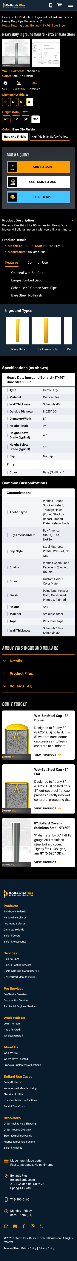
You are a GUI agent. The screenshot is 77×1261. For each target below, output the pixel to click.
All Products (22, 17)
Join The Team (12, 1023)
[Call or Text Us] (50, 5)
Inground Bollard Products (52, 17)
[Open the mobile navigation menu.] (70, 5)
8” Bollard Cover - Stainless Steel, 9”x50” (52, 825)
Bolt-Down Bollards (15, 911)
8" (41, 21)
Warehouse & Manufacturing (20, 1088)
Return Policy (28, 1248)
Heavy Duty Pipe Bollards (18, 21)
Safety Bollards (12, 1082)
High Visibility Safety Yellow (49, 136)
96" (35, 119)
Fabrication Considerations (19, 1141)
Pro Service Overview (15, 994)
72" (16, 119)
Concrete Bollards (14, 929)
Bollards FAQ (21, 686)
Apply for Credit (12, 1029)
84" (26, 119)
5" (13, 102)
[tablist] (38, 263)
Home (6, 17)
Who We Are (11, 1052)
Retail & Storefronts (15, 1106)
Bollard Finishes (13, 1147)
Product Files (21, 673)
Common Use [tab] (37, 262)
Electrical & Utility (13, 1094)
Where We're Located (16, 1058)
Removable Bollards (15, 917)
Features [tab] (12, 262)
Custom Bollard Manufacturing (21, 970)
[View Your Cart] (60, 5)
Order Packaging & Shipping (20, 1123)
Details (16, 661)
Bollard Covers (12, 935)
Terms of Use (11, 1248)
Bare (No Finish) (15, 136)
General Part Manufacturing (20, 976)
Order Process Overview (17, 1129)
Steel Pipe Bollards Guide (18, 1135)
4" (5, 102)
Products (11, 906)
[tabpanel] (38, 282)
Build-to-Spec (11, 958)
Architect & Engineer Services (20, 1006)
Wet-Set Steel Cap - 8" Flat (51, 771)
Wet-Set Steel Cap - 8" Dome (51, 718)
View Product (45, 754)
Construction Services (16, 1000)
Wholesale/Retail (13, 1035)
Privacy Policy (46, 1248)
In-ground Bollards (14, 923)
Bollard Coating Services (17, 964)
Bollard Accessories (15, 941)
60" (6, 119)
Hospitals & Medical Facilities (20, 1100)
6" (21, 102)
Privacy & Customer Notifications (22, 1064)
